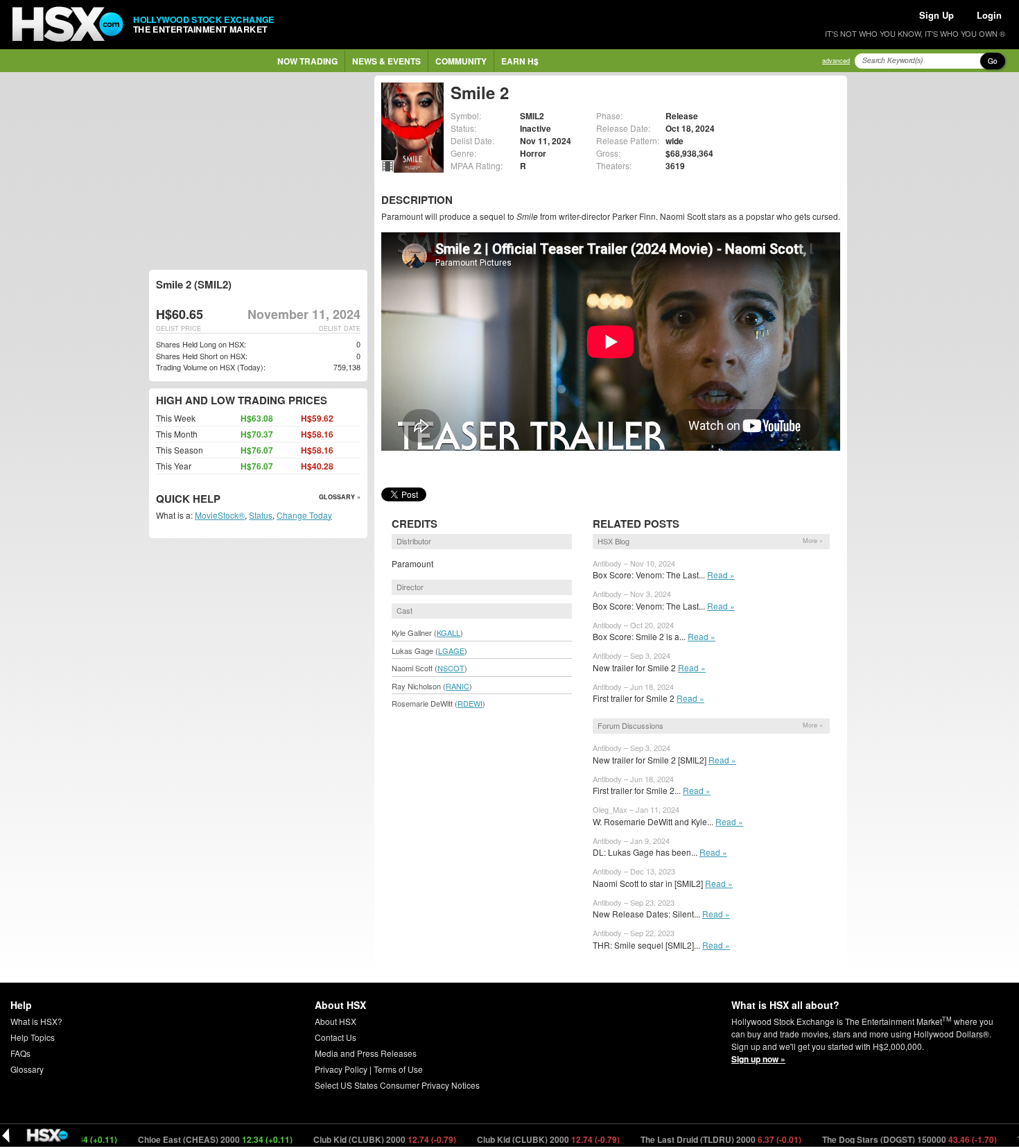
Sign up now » (758, 1059)
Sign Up (936, 14)
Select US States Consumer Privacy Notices (397, 1085)
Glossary (27, 1069)
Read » (721, 574)
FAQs (20, 1053)
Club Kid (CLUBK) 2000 (358, 1139)
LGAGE (451, 650)
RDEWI (470, 703)
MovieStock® (220, 515)
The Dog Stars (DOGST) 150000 (882, 1139)
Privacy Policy (341, 1069)
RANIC (457, 685)
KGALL (448, 632)
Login (989, 14)
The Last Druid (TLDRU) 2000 (694, 1139)
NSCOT (450, 667)
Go (993, 61)
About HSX (335, 1021)
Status (260, 515)
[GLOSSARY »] (222, 499)
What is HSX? (36, 1021)
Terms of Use (398, 1069)
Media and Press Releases (366, 1053)
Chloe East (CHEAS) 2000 (188, 1139)
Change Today (304, 515)
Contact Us (335, 1037)
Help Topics (32, 1037)
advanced (836, 61)
